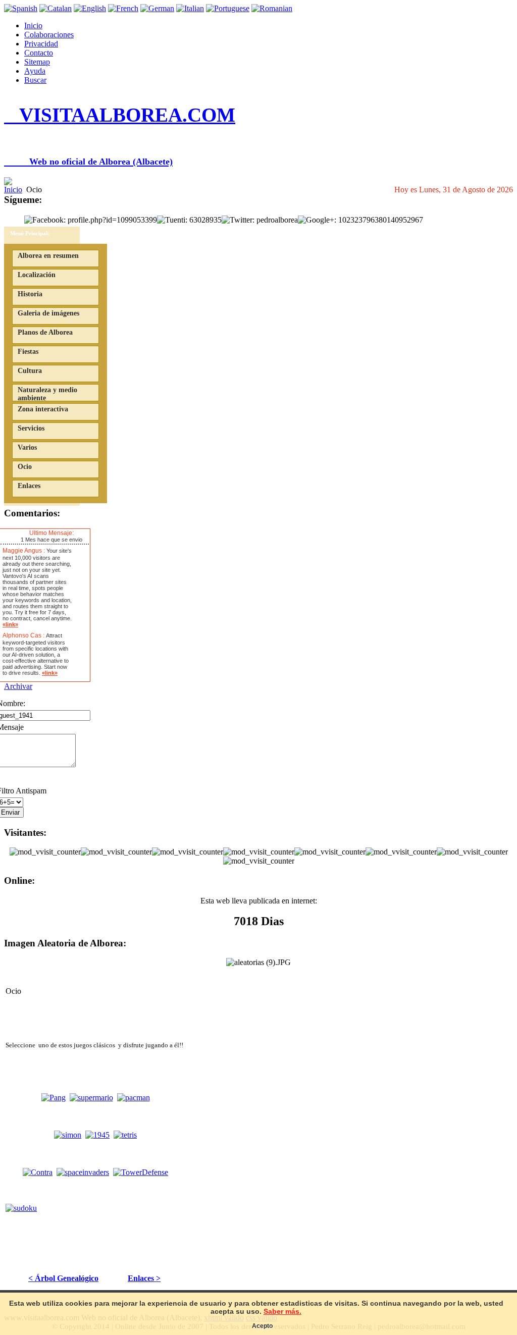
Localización (37, 275)
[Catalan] (55, 8)
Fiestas (28, 351)
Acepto (262, 1325)
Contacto (38, 52)
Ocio (25, 466)
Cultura (30, 371)
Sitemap (37, 62)
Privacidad (41, 43)
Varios (27, 447)
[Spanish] (20, 8)
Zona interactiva (43, 409)
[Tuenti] (189, 219)
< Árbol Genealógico (63, 1278)
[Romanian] (271, 8)
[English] (90, 8)
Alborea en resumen (48, 255)
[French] (123, 8)
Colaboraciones (49, 34)
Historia (30, 294)
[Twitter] (260, 219)
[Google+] (360, 219)
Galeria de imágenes (48, 313)
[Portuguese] (227, 8)
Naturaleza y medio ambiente (47, 393)
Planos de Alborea (45, 332)
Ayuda (34, 71)
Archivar (18, 686)
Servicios (31, 428)
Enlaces (29, 486)
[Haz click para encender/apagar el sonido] (7, 533)
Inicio (33, 25)
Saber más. (282, 1311)
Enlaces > (144, 1278)
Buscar (35, 80)
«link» (10, 624)
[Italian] (190, 8)
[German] (157, 8)
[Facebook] (90, 219)
